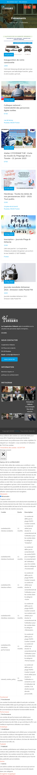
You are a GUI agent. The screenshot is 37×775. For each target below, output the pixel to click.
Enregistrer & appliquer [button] (8, 774)
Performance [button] (4, 712)
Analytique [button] (3, 727)
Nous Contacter (9, 359)
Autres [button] (2, 761)
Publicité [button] (3, 744)
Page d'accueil (13, 22)
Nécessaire (5, 496)
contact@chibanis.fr (13, 354)
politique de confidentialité (10, 375)
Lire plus (4, 332)
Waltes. (17, 431)
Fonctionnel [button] (4, 697)
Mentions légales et (7, 371)
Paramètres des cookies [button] (8, 447)
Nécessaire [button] (3, 494)
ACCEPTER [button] (21, 447)
